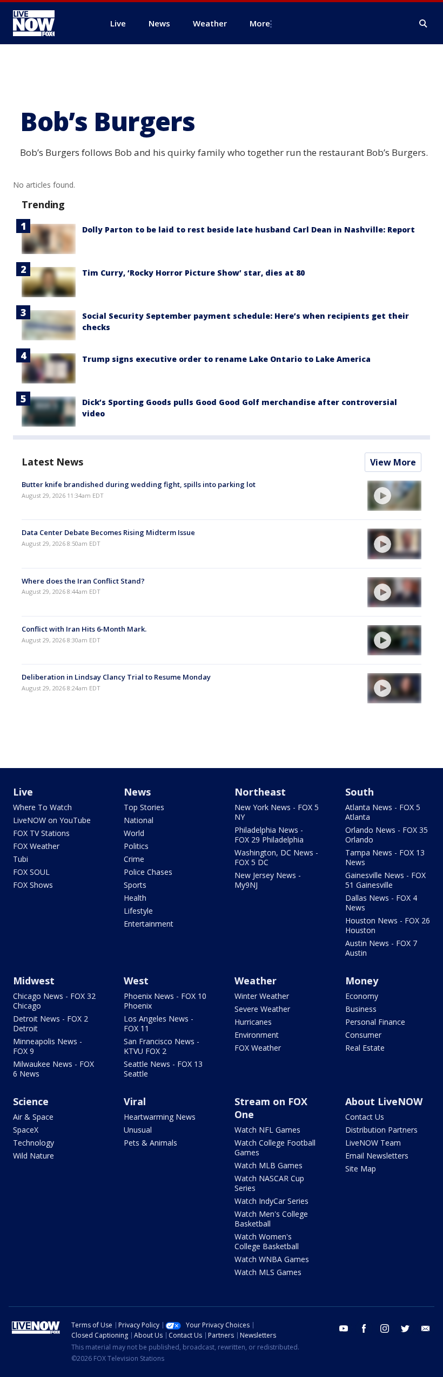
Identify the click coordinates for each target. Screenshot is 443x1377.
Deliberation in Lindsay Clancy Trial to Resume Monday (116, 677)
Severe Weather (262, 1009)
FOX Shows (33, 885)
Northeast (260, 791)
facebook (364, 1328)
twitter (405, 1328)
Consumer (363, 1035)
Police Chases (148, 872)
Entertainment (148, 924)
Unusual (138, 1130)
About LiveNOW (383, 1101)
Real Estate (365, 1048)
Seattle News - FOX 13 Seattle (163, 1069)
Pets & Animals (150, 1143)
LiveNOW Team (373, 1143)
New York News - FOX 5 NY (276, 812)
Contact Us (364, 1117)
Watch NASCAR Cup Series (269, 1183)
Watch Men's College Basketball (271, 1219)
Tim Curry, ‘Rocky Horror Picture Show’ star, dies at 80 (193, 273)
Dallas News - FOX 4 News (381, 903)
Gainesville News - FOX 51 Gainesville (385, 880)
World (134, 833)
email (425, 1328)
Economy (361, 996)
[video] (394, 496)
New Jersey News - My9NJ (267, 880)
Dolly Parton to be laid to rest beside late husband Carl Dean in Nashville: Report (248, 229)
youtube (343, 1328)
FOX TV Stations (41, 833)
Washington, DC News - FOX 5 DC (276, 857)
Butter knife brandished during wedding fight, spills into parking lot (139, 484)
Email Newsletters (376, 1155)
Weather (255, 980)
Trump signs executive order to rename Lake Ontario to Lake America (226, 359)
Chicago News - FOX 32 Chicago (54, 1001)
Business (361, 1009)
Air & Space (33, 1117)
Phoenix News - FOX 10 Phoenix (165, 1001)
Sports (135, 885)
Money (361, 980)
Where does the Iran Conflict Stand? (83, 581)
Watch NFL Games (267, 1130)
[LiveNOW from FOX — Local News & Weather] (48, 23)
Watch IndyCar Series (271, 1201)
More (260, 23)
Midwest (34, 980)
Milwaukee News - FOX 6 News (53, 1069)
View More (393, 462)
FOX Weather (36, 846)
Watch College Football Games (275, 1147)
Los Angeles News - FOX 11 (158, 1023)
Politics (136, 846)
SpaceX (25, 1130)
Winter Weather (261, 996)
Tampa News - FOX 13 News (385, 857)
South (359, 791)
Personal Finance (375, 1022)
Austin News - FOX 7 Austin (381, 948)
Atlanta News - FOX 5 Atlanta (382, 812)
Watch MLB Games (268, 1165)
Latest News (52, 461)
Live (23, 791)
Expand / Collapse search (423, 23)
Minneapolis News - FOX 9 (47, 1046)
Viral (135, 1101)
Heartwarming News (160, 1117)
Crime (134, 859)
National (138, 820)
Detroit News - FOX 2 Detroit (50, 1023)
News (137, 791)
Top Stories (144, 807)
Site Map (360, 1168)
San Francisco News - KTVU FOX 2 (161, 1046)
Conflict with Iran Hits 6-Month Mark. (84, 629)
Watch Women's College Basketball (266, 1241)
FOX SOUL (31, 872)
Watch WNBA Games (271, 1259)
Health (135, 898)
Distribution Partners (381, 1130)
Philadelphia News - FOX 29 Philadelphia (269, 835)
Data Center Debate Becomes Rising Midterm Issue (108, 532)
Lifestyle (138, 911)
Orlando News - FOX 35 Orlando (386, 835)
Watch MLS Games (267, 1272)
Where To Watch (42, 807)
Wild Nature (33, 1155)
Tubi (20, 859)
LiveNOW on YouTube (52, 820)
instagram (384, 1328)
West (136, 980)
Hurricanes (253, 1022)
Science (31, 1101)
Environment (256, 1035)
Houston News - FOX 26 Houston (387, 925)
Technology (33, 1143)
